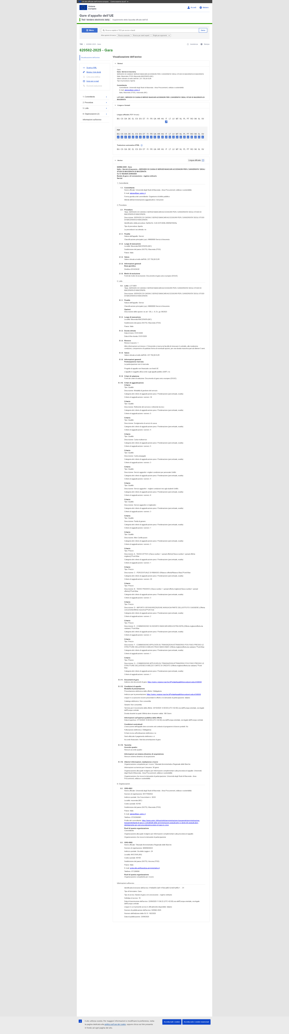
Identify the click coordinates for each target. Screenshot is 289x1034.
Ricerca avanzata (124, 35)
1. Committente (89, 97)
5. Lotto (86, 108)
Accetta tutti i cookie (172, 1022)
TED (81, 44)
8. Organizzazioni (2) (91, 114)
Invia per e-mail (92, 81)
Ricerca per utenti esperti (141, 35)
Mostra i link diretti (93, 72)
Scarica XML (91, 68)
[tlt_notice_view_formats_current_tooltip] (203, 160)
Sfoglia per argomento (160, 35)
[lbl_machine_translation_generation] (142, 145)
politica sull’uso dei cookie (115, 1024)
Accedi (193, 7)
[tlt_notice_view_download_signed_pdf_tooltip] (166, 121)
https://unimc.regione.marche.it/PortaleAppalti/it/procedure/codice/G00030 (175, 682)
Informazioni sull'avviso (92, 120)
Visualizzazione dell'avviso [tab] (90, 57)
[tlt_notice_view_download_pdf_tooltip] (118, 136)
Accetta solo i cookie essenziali (196, 1022)
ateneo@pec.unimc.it (132, 90)
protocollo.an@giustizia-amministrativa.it (145, 868)
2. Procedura (88, 102)
